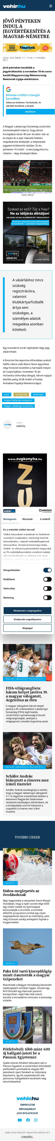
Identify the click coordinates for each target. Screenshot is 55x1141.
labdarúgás (38, 394)
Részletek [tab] (27, 519)
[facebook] (28, 1120)
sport (6, 394)
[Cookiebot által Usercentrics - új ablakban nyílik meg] (39, 511)
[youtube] (20, 1120)
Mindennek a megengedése (28, 610)
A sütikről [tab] (45, 519)
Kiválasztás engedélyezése (27, 619)
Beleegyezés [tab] (9, 519)
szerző (19, 423)
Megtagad (27, 628)
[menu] (50, 6)
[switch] (47, 579)
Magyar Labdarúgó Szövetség (18, 405)
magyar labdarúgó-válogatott (18, 400)
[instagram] (35, 1120)
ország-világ (21, 394)
